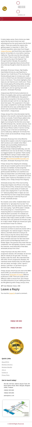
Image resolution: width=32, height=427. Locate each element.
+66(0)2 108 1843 (21, 7)
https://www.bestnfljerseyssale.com (17, 158)
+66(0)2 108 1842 (21, 6)
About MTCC (5, 362)
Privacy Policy (6, 375)
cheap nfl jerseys (6, 51)
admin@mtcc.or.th (21, 14)
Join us (4, 370)
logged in (12, 293)
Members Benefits (7, 367)
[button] (2, 19)
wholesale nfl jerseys (16, 274)
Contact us (5, 372)
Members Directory (7, 364)
